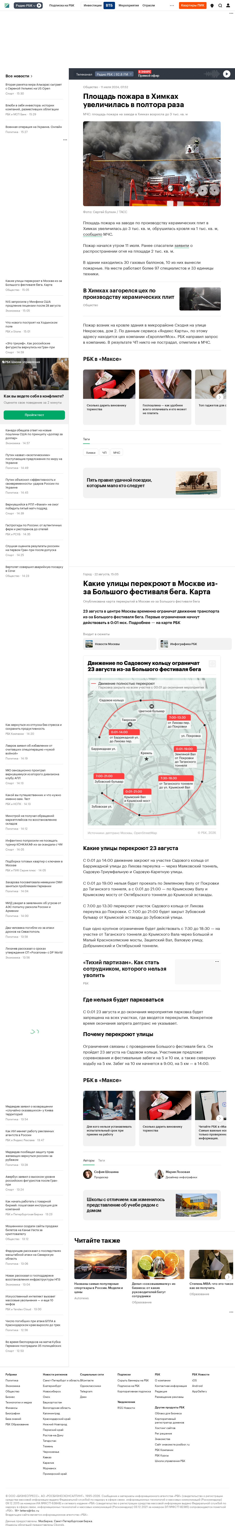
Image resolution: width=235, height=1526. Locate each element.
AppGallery (199, 1391)
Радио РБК (24, 5)
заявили (181, 245)
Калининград (51, 1413)
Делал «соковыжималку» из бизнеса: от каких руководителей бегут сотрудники (153, 1290)
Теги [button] (86, 439)
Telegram (86, 1391)
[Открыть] (34, 6)
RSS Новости (126, 1408)
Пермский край (53, 1429)
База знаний (13, 1419)
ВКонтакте (87, 1380)
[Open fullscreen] (212, 663)
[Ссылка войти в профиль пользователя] (228, 5)
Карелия (48, 1462)
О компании (163, 1380)
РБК (86, 982)
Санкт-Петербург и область (61, 1380)
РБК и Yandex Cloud (18, 1309)
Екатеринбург (52, 1386)
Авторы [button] (89, 1160)
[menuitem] (62, 5)
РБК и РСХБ (13, 534)
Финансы (11, 1408)
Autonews (81, 1297)
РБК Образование (17, 1424)
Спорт (10, 93)
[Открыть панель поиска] (220, 5)
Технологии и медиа (19, 1402)
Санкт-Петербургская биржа (73, 1520)
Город (87, 573)
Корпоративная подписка (134, 1391)
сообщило (92, 233)
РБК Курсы (162, 1455)
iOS (194, 1380)
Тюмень (48, 1446)
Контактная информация (171, 1386)
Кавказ (47, 1457)
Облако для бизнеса (168, 1413)
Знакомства (162, 1439)
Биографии (13, 1413)
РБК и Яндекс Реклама (20, 1139)
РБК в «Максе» (102, 359)
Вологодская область (57, 1408)
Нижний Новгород (55, 1424)
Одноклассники (90, 1386)
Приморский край (55, 1473)
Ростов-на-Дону (53, 1435)
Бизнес (10, 1397)
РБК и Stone (13, 331)
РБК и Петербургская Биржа (24, 1214)
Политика (12, 131)
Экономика (13, 310)
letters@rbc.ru (29, 1510)
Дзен (83, 1397)
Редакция (161, 1391)
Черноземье (51, 1451)
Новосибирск (52, 1391)
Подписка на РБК (129, 1386)
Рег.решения (163, 1433)
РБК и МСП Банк (16, 114)
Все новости (17, 76)
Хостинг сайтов (165, 1428)
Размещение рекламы (169, 1397)
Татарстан (49, 1440)
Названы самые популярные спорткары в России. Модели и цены (98, 1288)
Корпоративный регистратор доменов (169, 1420)
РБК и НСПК (13, 803)
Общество (12, 289)
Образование (141, 1301)
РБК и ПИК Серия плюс (21, 870)
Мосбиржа (45, 1520)
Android (197, 1386)
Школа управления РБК (170, 1461)
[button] (212, 5)
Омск (46, 1397)
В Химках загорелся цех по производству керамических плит (128, 294)
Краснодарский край (56, 1419)
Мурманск (49, 1468)
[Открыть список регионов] (212, 5)
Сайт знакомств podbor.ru (172, 1444)
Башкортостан (52, 1402)
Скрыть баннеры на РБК (133, 1380)
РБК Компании (15, 733)
